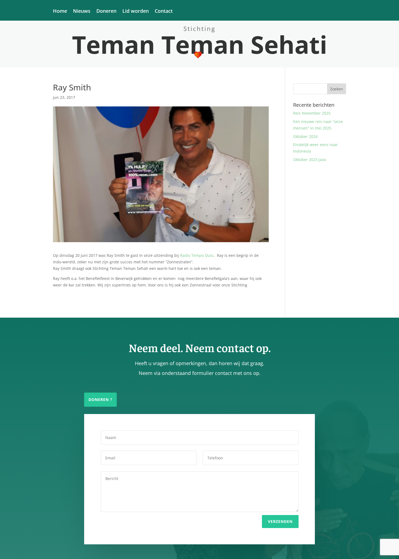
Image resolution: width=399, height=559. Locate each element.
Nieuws (81, 11)
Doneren (106, 11)
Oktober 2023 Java (309, 159)
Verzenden (280, 521)
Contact (164, 11)
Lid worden (135, 11)
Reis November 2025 (312, 113)
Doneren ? (100, 399)
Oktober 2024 (305, 136)
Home (60, 11)
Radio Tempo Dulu (197, 255)
